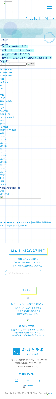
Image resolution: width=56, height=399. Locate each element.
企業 (2, 133)
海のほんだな (6, 69)
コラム (3, 184)
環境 (2, 120)
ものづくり (5, 114)
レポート (4, 178)
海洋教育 (4, 126)
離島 (2, 104)
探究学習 (4, 110)
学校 (2, 94)
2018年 (3, 162)
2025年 (3, 139)
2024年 (3, 142)
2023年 (3, 146)
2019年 (3, 158)
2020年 (3, 155)
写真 (2, 78)
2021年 (3, 152)
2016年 (3, 168)
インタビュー (6, 72)
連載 (2, 181)
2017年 (3, 165)
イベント (4, 98)
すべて (3, 174)
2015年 (3, 171)
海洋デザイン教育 (8, 130)
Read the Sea (6, 75)
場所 (2, 88)
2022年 (3, 149)
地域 (2, 107)
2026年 (3, 136)
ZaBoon (4, 82)
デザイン (4, 123)
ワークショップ (7, 117)
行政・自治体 (6, 101)
